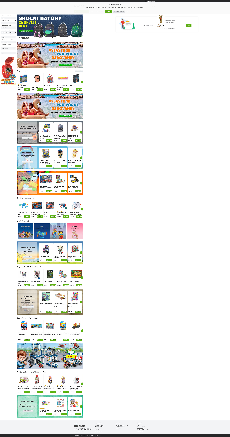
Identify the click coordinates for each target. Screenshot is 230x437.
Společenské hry (5, 20)
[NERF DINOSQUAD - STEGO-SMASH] (63, 206)
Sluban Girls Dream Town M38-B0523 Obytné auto (23, 387)
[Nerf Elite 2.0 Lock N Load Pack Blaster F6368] (37, 205)
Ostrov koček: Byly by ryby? (23, 282)
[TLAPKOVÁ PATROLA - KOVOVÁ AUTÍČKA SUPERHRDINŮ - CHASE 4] (46, 153)
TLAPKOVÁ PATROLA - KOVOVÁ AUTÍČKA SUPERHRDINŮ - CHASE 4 (45, 162)
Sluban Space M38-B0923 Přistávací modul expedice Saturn (76, 388)
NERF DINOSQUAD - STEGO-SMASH (61, 213)
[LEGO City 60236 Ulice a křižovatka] (24, 78)
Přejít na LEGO (28, 189)
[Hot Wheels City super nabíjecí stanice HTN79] (50, 326)
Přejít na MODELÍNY (28, 411)
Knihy (3, 53)
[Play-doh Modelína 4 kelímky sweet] (63, 78)
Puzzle (3, 18)
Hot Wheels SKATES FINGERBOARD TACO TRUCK (73, 137)
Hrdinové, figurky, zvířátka (7, 39)
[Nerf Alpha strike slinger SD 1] (50, 205)
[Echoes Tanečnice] (76, 78)
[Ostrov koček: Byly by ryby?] (24, 274)
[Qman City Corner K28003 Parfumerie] (63, 379)
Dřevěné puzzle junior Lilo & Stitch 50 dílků (46, 304)
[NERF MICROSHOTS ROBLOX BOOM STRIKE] (76, 205)
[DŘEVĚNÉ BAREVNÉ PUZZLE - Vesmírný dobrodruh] (74, 296)
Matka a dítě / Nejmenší (7, 23)
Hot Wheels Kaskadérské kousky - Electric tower (37, 333)
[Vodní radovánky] (50, 55)
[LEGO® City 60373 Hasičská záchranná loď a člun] (46, 179)
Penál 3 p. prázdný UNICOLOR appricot (35, 86)
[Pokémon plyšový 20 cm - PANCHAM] (60, 249)
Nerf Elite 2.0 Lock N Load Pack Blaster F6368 (37, 213)
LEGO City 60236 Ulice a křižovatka (23, 86)
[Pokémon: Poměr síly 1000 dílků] (74, 249)
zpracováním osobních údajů (170, 28)
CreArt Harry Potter (35, 281)
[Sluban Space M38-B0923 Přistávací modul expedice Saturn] (76, 379)
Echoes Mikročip (48, 281)
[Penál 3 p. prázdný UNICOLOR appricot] (37, 78)
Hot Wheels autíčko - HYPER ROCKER (23, 333)
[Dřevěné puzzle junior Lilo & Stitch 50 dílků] (46, 296)
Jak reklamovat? (140, 428)
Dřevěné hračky (5, 42)
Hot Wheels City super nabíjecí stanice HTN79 (49, 333)
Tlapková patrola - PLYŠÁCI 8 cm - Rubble (74, 161)
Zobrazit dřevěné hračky (28, 307)
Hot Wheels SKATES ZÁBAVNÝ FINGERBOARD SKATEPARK (45, 137)
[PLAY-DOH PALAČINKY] (74, 403)
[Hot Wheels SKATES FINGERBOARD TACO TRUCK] (74, 128)
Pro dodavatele (140, 431)
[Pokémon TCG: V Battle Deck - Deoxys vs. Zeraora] (46, 249)
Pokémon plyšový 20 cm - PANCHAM (60, 257)
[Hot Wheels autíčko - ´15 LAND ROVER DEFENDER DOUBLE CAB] (60, 128)
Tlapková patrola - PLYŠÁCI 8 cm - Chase (60, 161)
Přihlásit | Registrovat (150, 1)
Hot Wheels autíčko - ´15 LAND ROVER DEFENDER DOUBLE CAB (60, 137)
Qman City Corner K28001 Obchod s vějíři (49, 387)
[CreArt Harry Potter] (37, 274)
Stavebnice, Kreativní (6, 15)
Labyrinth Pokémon (74, 281)
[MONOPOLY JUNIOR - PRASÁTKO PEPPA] (63, 274)
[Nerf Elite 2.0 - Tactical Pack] (24, 205)
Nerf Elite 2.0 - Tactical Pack (23, 213)
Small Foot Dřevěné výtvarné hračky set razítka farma (60, 305)
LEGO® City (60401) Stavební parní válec (73, 186)
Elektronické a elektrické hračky (7, 45)
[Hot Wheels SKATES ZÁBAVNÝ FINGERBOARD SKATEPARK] (46, 128)
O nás (138, 425)
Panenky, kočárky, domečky (7, 32)
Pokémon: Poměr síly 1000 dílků (74, 257)
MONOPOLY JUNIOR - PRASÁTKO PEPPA (62, 282)
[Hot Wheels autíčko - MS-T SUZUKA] (63, 326)
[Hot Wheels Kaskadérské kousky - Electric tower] (37, 326)
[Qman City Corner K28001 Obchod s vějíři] (50, 379)
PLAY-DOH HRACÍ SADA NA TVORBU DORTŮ (60, 411)
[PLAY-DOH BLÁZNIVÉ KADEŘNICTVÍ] (46, 403)
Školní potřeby (5, 48)
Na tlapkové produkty (27, 162)
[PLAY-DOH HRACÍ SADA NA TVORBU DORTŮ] (60, 403)
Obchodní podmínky (141, 426)
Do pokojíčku (4, 27)
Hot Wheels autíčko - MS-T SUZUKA (63, 333)
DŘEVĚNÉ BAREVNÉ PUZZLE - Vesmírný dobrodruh (73, 305)
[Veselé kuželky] (50, 78)
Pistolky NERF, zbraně (6, 35)
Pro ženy (3, 50)
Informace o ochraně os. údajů (143, 429)
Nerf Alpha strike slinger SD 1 (49, 213)
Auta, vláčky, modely (6, 30)
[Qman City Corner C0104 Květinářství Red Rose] (37, 379)
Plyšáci (3, 37)
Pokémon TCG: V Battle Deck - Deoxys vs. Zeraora (46, 257)
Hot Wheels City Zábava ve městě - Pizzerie (75, 333)
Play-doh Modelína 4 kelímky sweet (62, 86)
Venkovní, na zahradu (6, 25)
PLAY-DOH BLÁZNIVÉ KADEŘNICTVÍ (44, 411)
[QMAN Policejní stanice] (50, 356)
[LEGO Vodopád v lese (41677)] (60, 179)
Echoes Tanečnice (74, 86)
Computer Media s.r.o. (85, 435)
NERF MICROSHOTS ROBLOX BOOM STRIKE (75, 213)
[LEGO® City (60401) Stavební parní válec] (74, 179)
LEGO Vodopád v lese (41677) (59, 186)
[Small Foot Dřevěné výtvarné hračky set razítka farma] (60, 296)
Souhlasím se (168, 28)
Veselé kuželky (47, 86)
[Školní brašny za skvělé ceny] (50, 27)
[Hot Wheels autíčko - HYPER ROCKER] (24, 326)
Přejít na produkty (27, 257)
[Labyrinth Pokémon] (76, 274)
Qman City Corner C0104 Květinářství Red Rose (36, 387)
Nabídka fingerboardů (27, 138)
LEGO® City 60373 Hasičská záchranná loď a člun (45, 187)
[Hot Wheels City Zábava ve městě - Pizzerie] (76, 326)
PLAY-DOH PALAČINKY (73, 410)
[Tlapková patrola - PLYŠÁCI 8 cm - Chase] (60, 153)
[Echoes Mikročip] (50, 274)
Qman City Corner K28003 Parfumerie (61, 387)
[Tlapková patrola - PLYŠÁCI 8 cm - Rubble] (74, 153)
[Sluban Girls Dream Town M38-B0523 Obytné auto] (24, 380)
